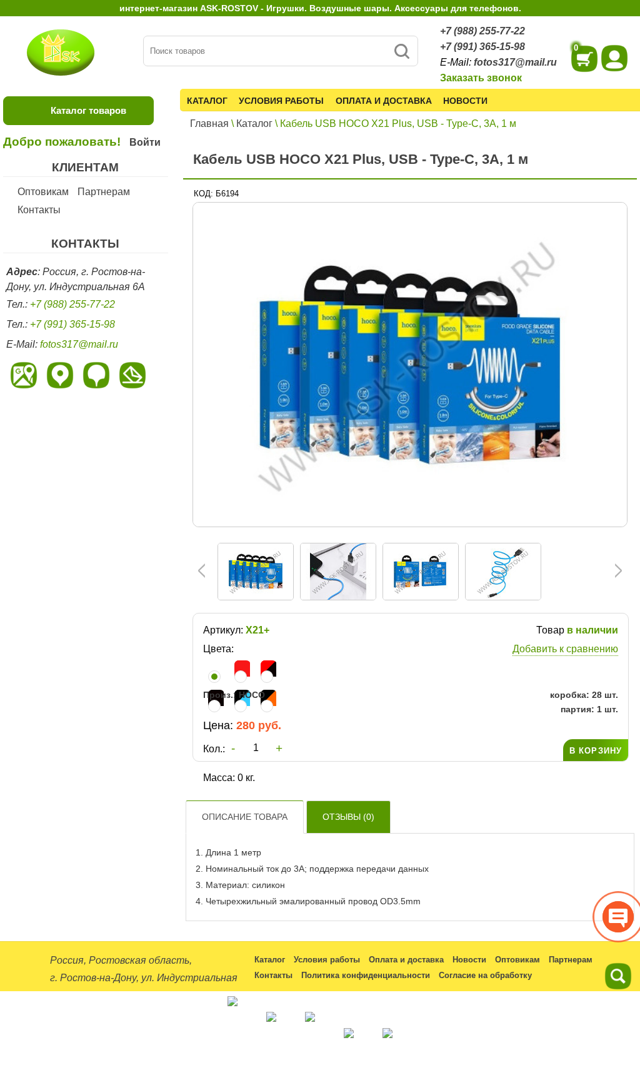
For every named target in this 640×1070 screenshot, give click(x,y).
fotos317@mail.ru (515, 62)
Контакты (39, 209)
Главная (209, 123)
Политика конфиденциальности (365, 975)
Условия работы (281, 101)
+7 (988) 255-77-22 (482, 31)
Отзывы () (348, 817)
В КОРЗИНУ (595, 750)
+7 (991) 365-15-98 (482, 46)
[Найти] (402, 51)
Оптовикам (43, 191)
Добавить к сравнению (565, 649)
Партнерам (104, 191)
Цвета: (218, 649)
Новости (465, 101)
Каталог (207, 101)
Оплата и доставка (384, 101)
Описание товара (245, 817)
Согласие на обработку (485, 975)
